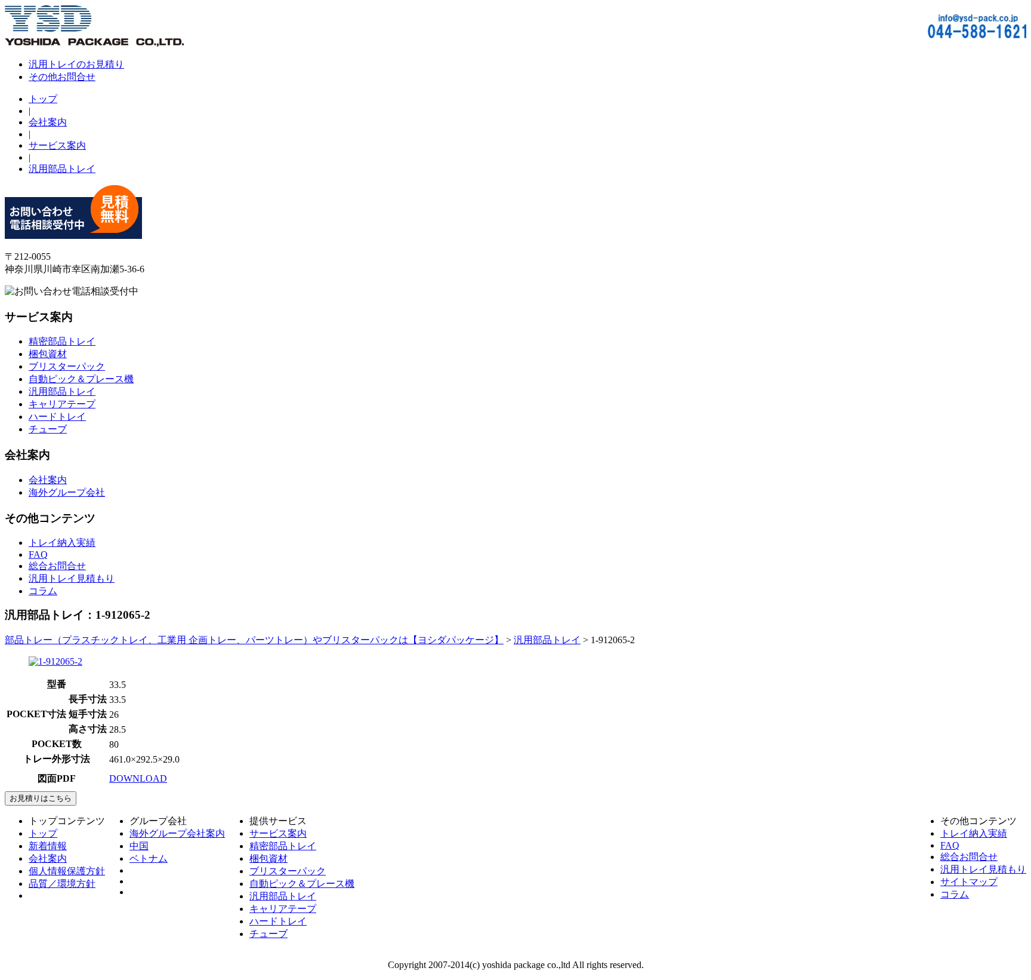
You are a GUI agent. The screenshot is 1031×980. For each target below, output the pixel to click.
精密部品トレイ (62, 341)
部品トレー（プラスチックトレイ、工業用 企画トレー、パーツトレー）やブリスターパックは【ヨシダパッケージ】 (254, 640)
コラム (43, 591)
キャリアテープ (62, 404)
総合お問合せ (57, 566)
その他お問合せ (62, 77)
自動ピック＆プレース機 (81, 379)
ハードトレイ (57, 416)
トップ (43, 99)
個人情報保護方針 (67, 871)
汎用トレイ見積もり (72, 578)
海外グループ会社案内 (177, 833)
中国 (139, 846)
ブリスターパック (67, 366)
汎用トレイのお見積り (76, 64)
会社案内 (48, 122)
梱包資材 (48, 354)
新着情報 (48, 846)
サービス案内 (57, 145)
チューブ (48, 429)
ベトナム (148, 858)
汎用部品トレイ (62, 169)
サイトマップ (969, 882)
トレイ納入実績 (62, 542)
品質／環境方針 (62, 883)
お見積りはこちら (41, 798)
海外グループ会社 (67, 492)
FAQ (38, 554)
